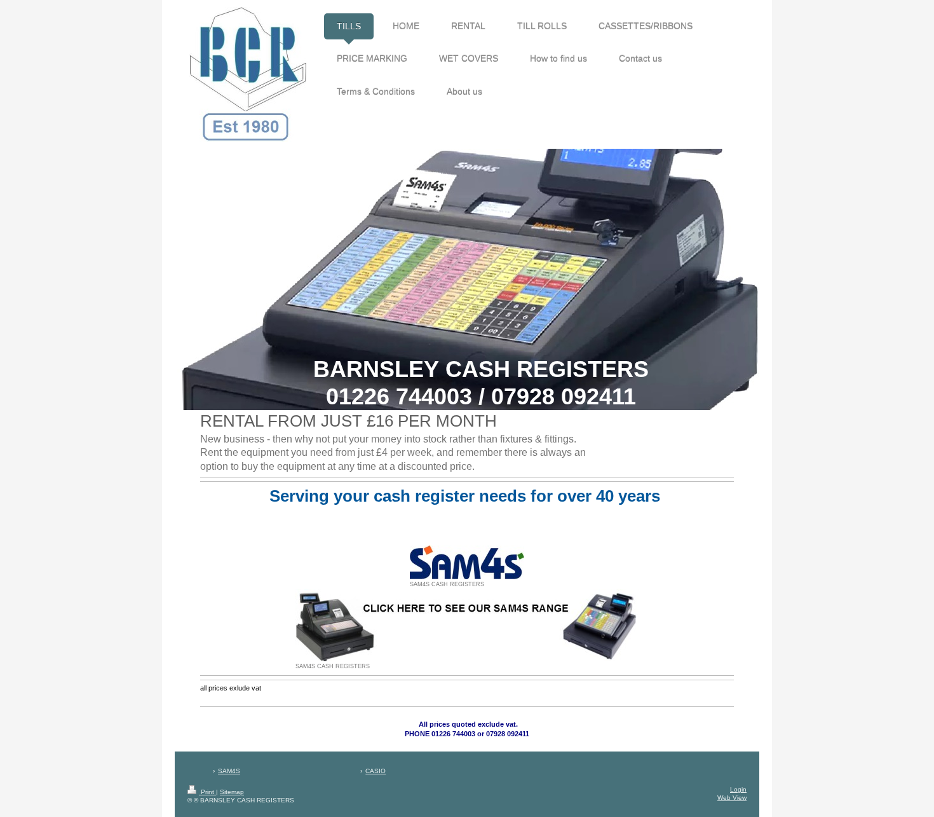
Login (738, 789)
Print (207, 791)
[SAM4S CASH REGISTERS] (467, 562)
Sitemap (232, 791)
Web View (732, 797)
